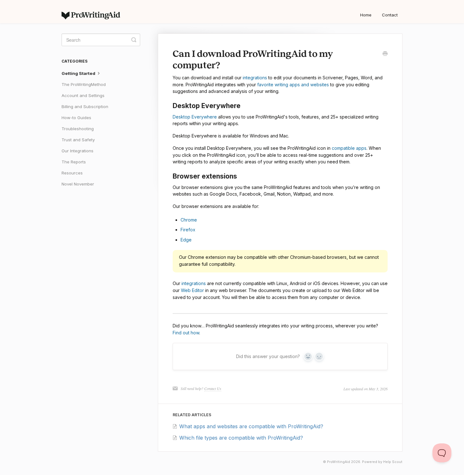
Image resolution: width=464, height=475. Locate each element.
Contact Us (212, 388)
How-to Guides (76, 117)
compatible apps (349, 148)
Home (366, 14)
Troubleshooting (78, 128)
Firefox (188, 229)
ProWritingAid (338, 462)
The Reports (74, 161)
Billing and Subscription (85, 106)
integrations (255, 77)
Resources (72, 172)
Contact (390, 14)
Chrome (189, 219)
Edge (186, 239)
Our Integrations (77, 150)
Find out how (186, 332)
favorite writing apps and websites (293, 84)
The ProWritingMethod (84, 84)
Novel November (78, 183)
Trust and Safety (78, 139)
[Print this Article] (385, 54)
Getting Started (79, 73)
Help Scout (392, 462)
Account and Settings (83, 95)
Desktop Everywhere (195, 116)
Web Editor (192, 290)
